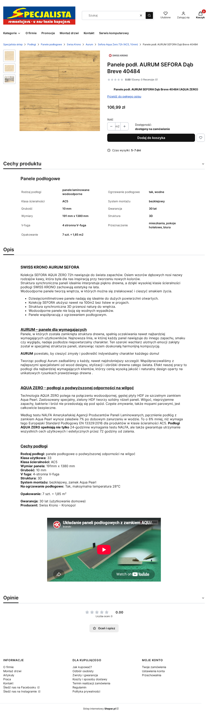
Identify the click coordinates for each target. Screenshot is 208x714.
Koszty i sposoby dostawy (90, 679)
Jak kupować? (82, 667)
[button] (149, 15)
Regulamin (79, 687)
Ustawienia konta (153, 671)
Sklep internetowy (99, 708)
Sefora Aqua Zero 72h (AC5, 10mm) (118, 44)
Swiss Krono (74, 44)
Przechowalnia (151, 675)
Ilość (110, 119)
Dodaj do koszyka (151, 138)
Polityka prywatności (86, 691)
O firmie (8, 667)
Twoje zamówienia (154, 667)
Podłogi (31, 44)
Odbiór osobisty (83, 671)
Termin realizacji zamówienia (91, 683)
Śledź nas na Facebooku (20, 687)
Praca (7, 679)
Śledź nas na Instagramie (20, 691)
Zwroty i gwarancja (85, 675)
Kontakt (8, 683)
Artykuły (8, 675)
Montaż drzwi (12, 671)
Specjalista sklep (13, 44)
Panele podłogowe (51, 44)
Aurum (89, 44)
